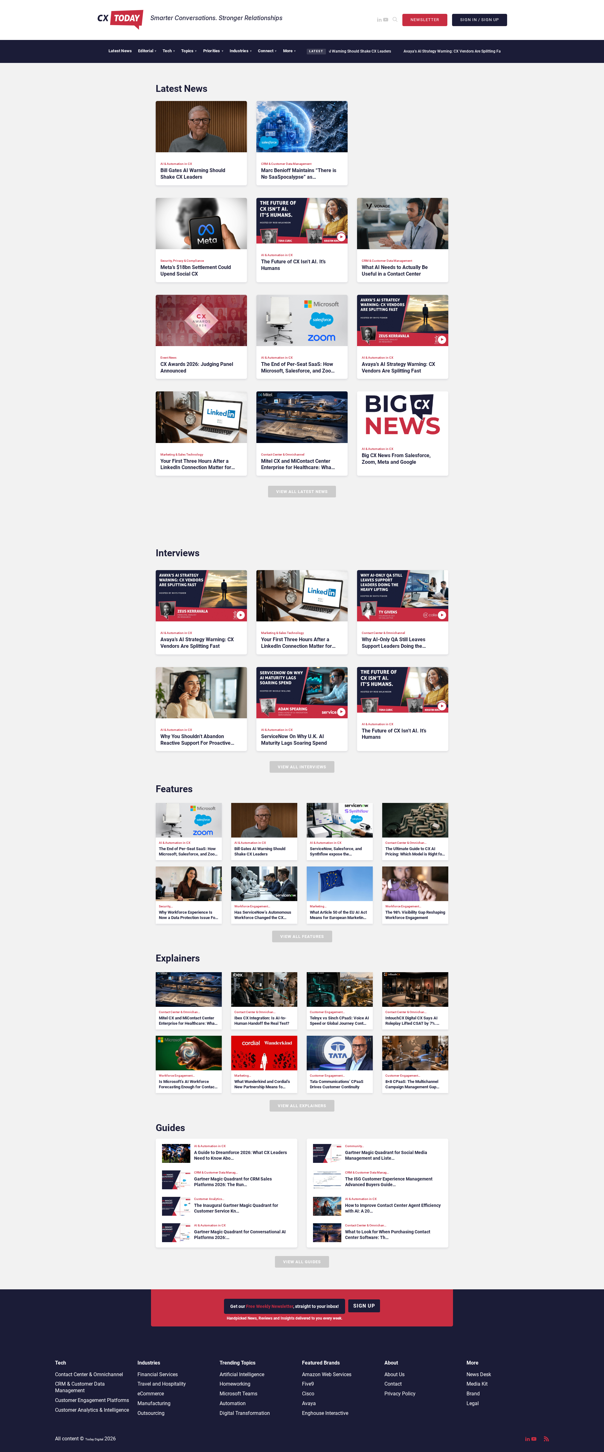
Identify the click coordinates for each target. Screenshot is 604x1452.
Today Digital (94, 1439)
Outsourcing (151, 1413)
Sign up (364, 1306)
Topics (189, 50)
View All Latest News (302, 491)
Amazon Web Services (326, 1374)
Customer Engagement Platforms (92, 1400)
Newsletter (425, 19)
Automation (233, 1403)
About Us (394, 1374)
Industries (241, 50)
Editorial (147, 50)
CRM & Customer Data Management (80, 1387)
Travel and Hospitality (161, 1384)
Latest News (120, 50)
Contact (393, 1384)
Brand (473, 1394)
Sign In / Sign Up (479, 19)
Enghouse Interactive (325, 1413)
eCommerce (150, 1394)
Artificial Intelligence (242, 1374)
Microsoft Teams (238, 1394)
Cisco (308, 1394)
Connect (267, 50)
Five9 (308, 1384)
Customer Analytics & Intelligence (92, 1410)
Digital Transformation (245, 1413)
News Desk (479, 1374)
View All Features (302, 936)
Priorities (213, 50)
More (289, 50)
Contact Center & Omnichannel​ (89, 1374)
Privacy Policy (400, 1394)
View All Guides (302, 1261)
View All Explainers (302, 1105)
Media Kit (477, 1384)
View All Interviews (302, 767)
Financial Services (157, 1374)
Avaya (309, 1403)
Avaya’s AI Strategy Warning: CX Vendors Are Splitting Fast (400, 51)
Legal (473, 1403)
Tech (169, 50)
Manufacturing (154, 1403)
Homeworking (235, 1384)
